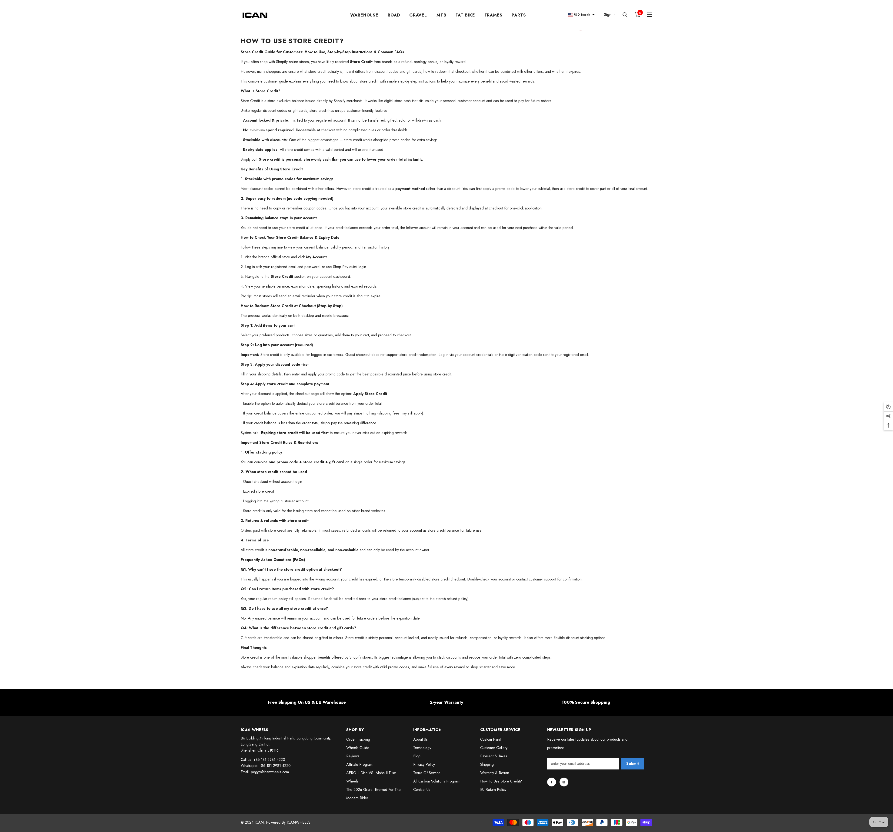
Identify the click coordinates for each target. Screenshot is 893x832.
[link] (307, 702)
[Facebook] (551, 782)
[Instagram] (564, 782)
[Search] (625, 15)
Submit (632, 763)
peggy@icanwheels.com (270, 772)
